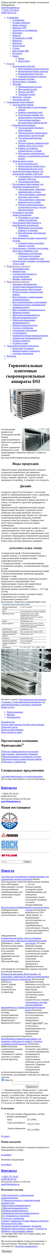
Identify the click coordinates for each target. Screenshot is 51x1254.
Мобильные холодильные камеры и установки (30, 229)
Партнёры (17, 33)
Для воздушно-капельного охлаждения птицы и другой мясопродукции (32, 207)
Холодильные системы (23, 79)
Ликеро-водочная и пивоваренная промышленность (28, 306)
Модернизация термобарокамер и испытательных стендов (25, 908)
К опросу (5, 1136)
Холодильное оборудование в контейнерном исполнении (26, 223)
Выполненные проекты (18, 281)
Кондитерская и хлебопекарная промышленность (27, 298)
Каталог (11, 63)
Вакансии (17, 40)
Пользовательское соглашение (15, 1226)
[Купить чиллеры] (13, 762)
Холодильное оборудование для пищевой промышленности (27, 185)
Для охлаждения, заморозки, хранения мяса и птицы (32, 190)
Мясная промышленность (24, 317)
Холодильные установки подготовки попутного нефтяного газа (30, 249)
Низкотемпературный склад (31, 166)
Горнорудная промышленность (27, 287)
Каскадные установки (23, 348)
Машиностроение (21, 312)
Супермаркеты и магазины (16, 1216)
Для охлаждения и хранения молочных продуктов (31, 195)
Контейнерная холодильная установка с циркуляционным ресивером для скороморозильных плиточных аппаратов (23, 702)
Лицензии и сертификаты (24, 30)
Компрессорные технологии (26, 351)
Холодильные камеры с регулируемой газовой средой (32, 121)
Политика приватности (26, 1246)
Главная (5, 1221)
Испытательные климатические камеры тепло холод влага (33, 144)
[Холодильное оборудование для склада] (21, 756)
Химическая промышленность (27, 338)
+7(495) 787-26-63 (9, 1176)
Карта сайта (24, 61)
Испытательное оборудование (27, 289)
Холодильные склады (22, 161)
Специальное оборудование (20, 102)
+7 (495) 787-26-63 (10, 10)
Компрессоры (19, 271)
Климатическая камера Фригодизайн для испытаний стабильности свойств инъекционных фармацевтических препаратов (25, 976)
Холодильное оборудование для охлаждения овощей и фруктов (27, 172)
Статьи (15, 48)
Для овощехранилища (28, 181)
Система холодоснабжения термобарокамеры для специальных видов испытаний (25, 877)
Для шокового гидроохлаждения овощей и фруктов (34, 177)
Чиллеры (16, 84)
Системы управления (22, 353)
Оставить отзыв (20, 343)
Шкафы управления (22, 279)
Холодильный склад (28, 163)
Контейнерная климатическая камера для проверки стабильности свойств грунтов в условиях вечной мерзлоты (21, 1041)
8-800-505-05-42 (8, 12)
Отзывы (26, 1221)
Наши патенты (19, 25)
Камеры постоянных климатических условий (30, 149)
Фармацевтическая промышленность (30, 335)
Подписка (17, 53)
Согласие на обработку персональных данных (24, 1229)
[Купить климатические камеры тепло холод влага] (21, 759)
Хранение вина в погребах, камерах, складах (31, 244)
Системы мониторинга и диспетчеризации (24, 275)
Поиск (15, 56)
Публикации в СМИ (22, 38)
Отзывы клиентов (21, 22)
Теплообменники (20, 269)
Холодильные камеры (23, 104)
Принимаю (6, 1251)
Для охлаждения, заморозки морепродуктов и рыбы (31, 200)
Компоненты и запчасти (18, 266)
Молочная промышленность (26, 315)
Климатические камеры (23, 125)
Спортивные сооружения (24, 330)
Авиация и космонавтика (24, 284)
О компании (13, 17)
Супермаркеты (19, 333)
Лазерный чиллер (26, 94)
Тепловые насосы (20, 99)
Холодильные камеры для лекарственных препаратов (31, 116)
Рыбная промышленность (24, 325)
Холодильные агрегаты (23, 66)
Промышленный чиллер (30, 86)
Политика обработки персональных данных (21, 1227)
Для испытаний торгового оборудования (31, 129)
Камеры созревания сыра (30, 112)
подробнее (6, 1155)
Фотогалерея (18, 45)
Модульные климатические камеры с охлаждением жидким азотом (33, 156)
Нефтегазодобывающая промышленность (23, 321)
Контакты (17, 43)
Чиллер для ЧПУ (26, 92)
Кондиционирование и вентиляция (29, 302)
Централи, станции (21, 97)
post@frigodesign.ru (10, 7)
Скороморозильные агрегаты (32, 76)
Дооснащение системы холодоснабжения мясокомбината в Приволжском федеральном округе (24, 1006)
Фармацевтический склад (30, 169)
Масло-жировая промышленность (28, 310)
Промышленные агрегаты (30, 74)
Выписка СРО (19, 28)
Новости (16, 35)
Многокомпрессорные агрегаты (33, 69)
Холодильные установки (24, 81)
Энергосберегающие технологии (23, 346)
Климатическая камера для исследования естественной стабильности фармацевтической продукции (24, 940)
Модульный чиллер (27, 89)
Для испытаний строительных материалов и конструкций (32, 134)
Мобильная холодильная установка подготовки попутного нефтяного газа (31, 256)
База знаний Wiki (20, 51)
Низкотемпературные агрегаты (33, 71)
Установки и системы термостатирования (22, 213)
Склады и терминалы (22, 328)
